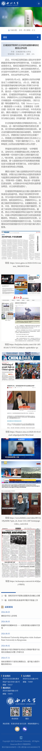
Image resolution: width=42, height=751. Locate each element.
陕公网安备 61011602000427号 (29, 747)
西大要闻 (27, 30)
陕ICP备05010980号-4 (10, 747)
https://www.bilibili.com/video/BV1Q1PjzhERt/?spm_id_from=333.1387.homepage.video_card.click (21, 521)
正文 (33, 30)
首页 (20, 30)
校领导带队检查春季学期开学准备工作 (23, 600)
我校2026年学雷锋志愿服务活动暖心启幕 (24, 595)
